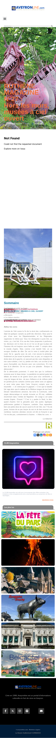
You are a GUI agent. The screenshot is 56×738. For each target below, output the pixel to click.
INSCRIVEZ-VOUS (47, 500)
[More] (50, 435)
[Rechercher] (51, 26)
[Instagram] (44, 435)
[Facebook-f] (5, 711)
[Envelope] (41, 711)
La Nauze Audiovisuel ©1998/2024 (28, 733)
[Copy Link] (47, 435)
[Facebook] (35, 435)
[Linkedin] (41, 435)
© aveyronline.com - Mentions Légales (28, 729)
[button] (5, 19)
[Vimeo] (27, 711)
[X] (38, 435)
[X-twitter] (12, 711)
